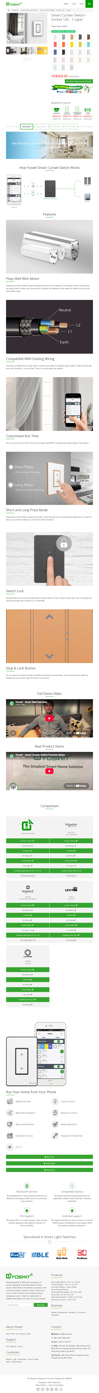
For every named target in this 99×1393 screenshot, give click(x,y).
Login (15, 1359)
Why (12, 1334)
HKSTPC (68, 1378)
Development (62, 1312)
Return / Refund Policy (14, 1362)
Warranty (13, 1346)
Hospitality (55, 1315)
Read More (50, 1170)
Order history (22, 1359)
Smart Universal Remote (59, 1289)
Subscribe (41, 1305)
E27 (71, 1292)
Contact (20, 1346)
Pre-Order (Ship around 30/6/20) (78, 81)
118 (72, 1282)
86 (68, 1282)
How (16, 1334)
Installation (57, 126)
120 (76, 1282)
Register (9, 1359)
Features (23, 1334)
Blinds (74, 1287)
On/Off (70, 1297)
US (69, 1294)
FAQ (7, 1346)
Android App (50, 1163)
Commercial (81, 1312)
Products (15, 10)
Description (26, 126)
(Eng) (82, 4)
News (29, 1334)
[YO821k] (11, 51)
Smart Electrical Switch (29, 10)
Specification (42, 126)
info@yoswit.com (66, 1334)
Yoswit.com (56, 1382)
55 (79, 1282)
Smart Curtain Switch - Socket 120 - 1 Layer (55, 10)
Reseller (54, 1312)
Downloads (71, 126)
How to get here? (67, 1351)
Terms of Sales (33, 1359)
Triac (80, 1297)
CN (72, 1294)
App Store (50, 1157)
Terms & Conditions (56, 1385)
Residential (72, 1312)
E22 (80, 1292)
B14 (75, 1292)
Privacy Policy (41, 1385)
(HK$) (74, 4)
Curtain (68, 1287)
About (8, 1334)
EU (62, 1294)
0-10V (76, 1297)
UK (65, 1294)
